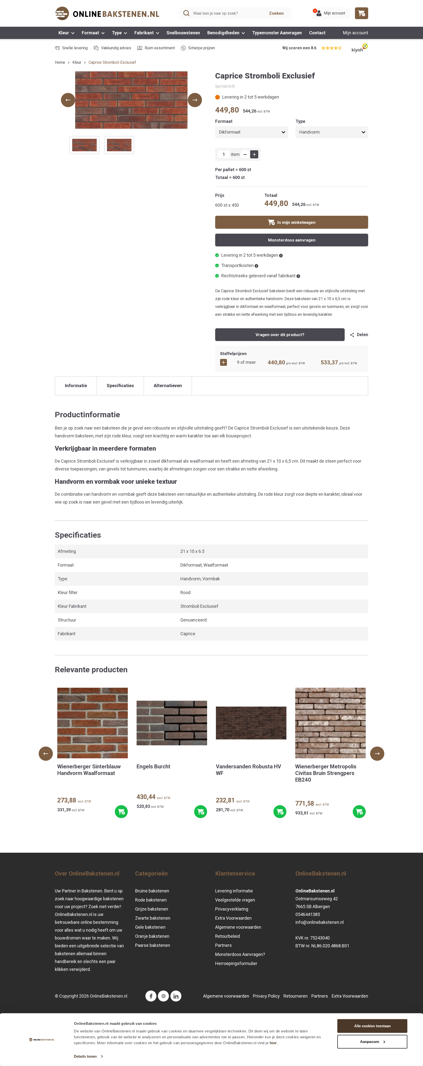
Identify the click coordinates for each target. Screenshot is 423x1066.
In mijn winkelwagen (296, 222)
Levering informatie (234, 890)
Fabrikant (144, 32)
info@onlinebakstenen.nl (319, 922)
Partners (223, 945)
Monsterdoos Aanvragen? (240, 954)
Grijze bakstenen (151, 909)
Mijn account (355, 32)
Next (377, 754)
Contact (317, 32)
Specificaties (120, 385)
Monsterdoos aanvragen (292, 240)
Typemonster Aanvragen (277, 32)
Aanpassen (369, 1041)
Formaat (91, 32)
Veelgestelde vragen (235, 899)
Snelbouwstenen (183, 32)
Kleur (64, 32)
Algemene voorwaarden (238, 927)
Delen (362, 334)
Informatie (76, 385)
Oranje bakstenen (152, 936)
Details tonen (85, 1056)
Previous (46, 754)
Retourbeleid (227, 936)
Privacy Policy (266, 996)
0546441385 (307, 914)
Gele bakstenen (150, 927)
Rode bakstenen (151, 899)
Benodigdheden (223, 32)
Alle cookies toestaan (372, 1026)
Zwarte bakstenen (152, 918)
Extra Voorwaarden (233, 918)
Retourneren (295, 996)
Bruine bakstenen (152, 890)
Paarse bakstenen (152, 945)
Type (117, 32)
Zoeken (276, 13)
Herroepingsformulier (236, 963)
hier (273, 1043)
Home (60, 62)
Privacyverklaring (231, 909)
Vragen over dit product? (280, 334)
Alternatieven (168, 385)
